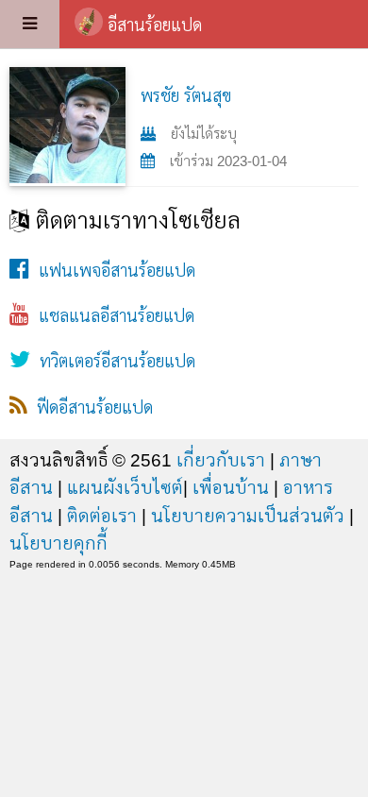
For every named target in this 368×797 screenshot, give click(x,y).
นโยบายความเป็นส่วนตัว (247, 515)
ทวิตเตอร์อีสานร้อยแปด (112, 361)
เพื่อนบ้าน (230, 487)
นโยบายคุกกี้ (58, 543)
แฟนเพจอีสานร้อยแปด (112, 271)
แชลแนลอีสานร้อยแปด (111, 316)
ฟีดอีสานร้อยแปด (90, 407)
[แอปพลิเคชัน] (29, 24)
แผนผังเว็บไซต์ (125, 487)
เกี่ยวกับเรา (220, 459)
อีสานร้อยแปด (155, 25)
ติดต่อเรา (102, 515)
